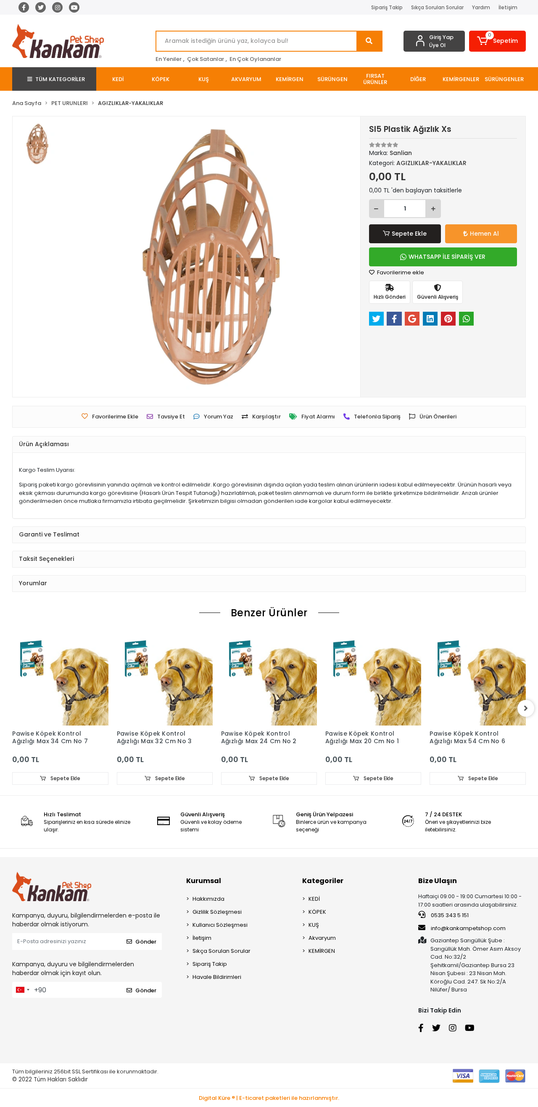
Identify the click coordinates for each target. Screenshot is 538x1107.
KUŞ (314, 925)
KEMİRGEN (322, 951)
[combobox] (22, 989)
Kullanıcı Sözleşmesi (220, 925)
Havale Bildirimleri (217, 977)
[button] (497, 41)
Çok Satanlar (205, 59)
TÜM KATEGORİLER (60, 79)
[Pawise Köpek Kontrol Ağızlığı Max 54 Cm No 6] (477, 678)
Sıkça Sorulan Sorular (437, 7)
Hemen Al (484, 233)
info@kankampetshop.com (468, 928)
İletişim (507, 7)
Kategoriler (322, 881)
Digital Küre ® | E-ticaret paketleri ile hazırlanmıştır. (269, 1098)
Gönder (145, 942)
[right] (525, 708)
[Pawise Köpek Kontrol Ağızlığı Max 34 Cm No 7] (60, 678)
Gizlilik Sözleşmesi (217, 912)
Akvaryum (322, 938)
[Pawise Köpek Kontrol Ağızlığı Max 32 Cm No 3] (165, 678)
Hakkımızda (208, 899)
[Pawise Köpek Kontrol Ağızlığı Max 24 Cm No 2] (269, 678)
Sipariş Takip (387, 7)
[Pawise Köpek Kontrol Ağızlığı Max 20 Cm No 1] (373, 678)
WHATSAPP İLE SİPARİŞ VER (447, 256)
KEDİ (314, 899)
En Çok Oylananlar (255, 59)
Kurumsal (203, 881)
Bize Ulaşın (437, 881)
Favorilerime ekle (400, 272)
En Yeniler (169, 59)
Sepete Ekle (409, 233)
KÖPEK (317, 912)
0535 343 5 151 (449, 915)
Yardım (481, 7)
